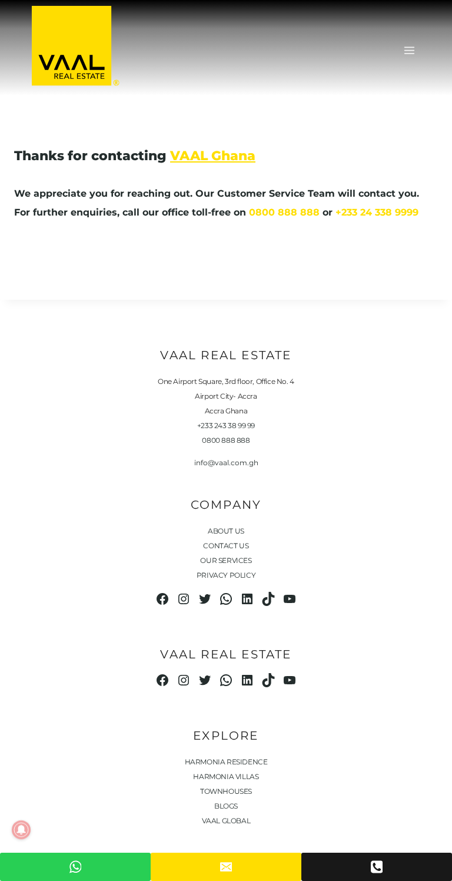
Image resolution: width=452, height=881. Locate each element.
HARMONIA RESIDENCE (226, 761)
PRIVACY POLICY (226, 575)
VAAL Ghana (212, 156)
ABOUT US (226, 530)
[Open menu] (409, 50)
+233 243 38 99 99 (226, 425)
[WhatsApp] (75, 867)
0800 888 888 (284, 212)
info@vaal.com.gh (226, 462)
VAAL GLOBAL (226, 820)
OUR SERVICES (225, 560)
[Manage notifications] (21, 829)
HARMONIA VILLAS (225, 776)
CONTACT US (225, 545)
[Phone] (376, 867)
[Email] (226, 867)
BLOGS (226, 805)
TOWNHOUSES (226, 791)
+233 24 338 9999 (376, 212)
